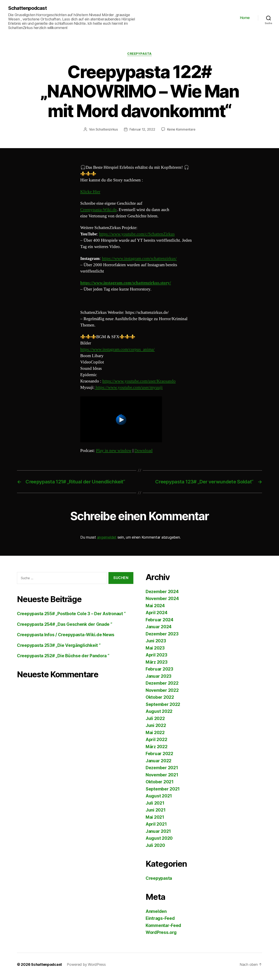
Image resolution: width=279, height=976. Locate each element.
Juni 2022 (156, 725)
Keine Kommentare (181, 129)
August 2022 (159, 711)
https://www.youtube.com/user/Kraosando (139, 381)
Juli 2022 (155, 718)
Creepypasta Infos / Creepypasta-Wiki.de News (65, 634)
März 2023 (156, 662)
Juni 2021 (156, 810)
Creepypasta (139, 54)
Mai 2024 (155, 605)
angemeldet (106, 537)
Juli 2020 (155, 845)
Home (245, 18)
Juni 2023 (156, 640)
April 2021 (156, 824)
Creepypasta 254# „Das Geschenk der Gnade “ (64, 624)
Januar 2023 (158, 676)
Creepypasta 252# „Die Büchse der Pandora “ (63, 655)
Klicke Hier (90, 192)
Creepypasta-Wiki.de (98, 209)
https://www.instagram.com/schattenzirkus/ (139, 258)
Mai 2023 (155, 648)
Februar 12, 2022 (142, 129)
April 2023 (156, 654)
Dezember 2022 (162, 683)
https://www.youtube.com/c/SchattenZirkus (137, 234)
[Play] (139, 419)
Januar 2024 (159, 626)
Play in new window (114, 450)
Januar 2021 (158, 831)
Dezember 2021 (162, 767)
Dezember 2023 (162, 633)
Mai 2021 (155, 817)
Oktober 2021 (160, 781)
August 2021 (159, 795)
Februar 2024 (159, 619)
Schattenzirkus (107, 129)
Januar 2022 (158, 760)
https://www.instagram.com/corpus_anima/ (117, 349)
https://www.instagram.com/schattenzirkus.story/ (125, 283)
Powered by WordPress (86, 964)
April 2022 (156, 739)
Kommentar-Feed (163, 925)
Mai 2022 (155, 732)
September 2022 (163, 704)
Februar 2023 (159, 669)
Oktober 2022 (160, 697)
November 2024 (162, 598)
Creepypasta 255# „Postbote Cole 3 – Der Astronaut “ (71, 613)
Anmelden (156, 911)
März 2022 (156, 746)
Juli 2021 (155, 803)
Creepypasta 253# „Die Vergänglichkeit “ (58, 645)
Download (143, 450)
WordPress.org (161, 932)
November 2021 (162, 774)
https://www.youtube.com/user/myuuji (129, 387)
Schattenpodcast (27, 8)
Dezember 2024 (162, 591)
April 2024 (156, 612)
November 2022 (162, 690)
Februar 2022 (159, 753)
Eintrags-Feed (160, 918)
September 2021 (163, 789)
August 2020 (159, 838)
